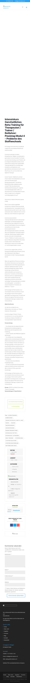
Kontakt (6, 638)
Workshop (14, 471)
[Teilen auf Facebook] (11, 525)
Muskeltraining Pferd (12, 430)
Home (5, 626)
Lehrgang (14, 469)
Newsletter (6, 640)
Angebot (6, 631)
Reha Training (9, 438)
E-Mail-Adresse (9, 576)
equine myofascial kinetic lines (14, 420)
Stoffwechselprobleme (12, 443)
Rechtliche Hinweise (19, 663)
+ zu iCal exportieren (15, 406)
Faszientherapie (10, 425)
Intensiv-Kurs (15, 466)
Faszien (13, 422)
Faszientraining (10, 427)
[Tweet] (14, 525)
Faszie (7, 422)
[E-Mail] (18, 525)
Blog (5, 635)
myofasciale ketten (11, 433)
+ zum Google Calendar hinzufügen (15, 401)
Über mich (6, 629)
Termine (6, 633)
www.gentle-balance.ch (11, 659)
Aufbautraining (12, 415)
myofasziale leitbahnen (12, 435)
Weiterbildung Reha (11, 445)
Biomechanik (9, 417)
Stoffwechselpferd (11, 440)
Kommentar (8, 554)
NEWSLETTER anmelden (9, 663)
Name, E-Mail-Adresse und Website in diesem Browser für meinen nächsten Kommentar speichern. (15, 590)
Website (7, 582)
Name (7, 569)
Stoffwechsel (19, 438)
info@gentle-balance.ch (12, 656)
